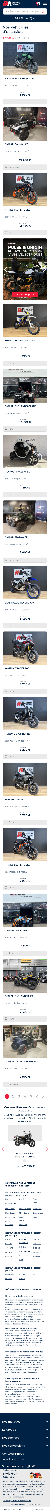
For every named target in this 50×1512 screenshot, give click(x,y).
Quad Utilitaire (39, 1217)
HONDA (22, 1247)
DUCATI (8, 1252)
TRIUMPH (37, 1252)
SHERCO (36, 1248)
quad (10, 1343)
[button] (6, 269)
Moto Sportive (25, 1213)
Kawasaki (37, 1367)
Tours (35, 1274)
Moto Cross (10, 1209)
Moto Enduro (10, 1217)
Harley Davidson (19, 1367)
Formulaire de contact (14, 1459)
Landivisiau (9, 1274)
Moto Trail (23, 1225)
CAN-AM (8, 1244)
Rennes (22, 1279)
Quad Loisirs (38, 1213)
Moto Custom (11, 1213)
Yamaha (19, 1370)
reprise (8, 1399)
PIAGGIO (36, 1239)
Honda (29, 1367)
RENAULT (37, 1244)
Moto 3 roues (10, 1203)
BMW (7, 1239)
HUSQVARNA (24, 1251)
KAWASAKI (23, 1255)
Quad (21, 1199)
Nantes (22, 1274)
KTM (21, 1260)
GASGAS (8, 1257)
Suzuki (12, 1370)
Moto (7, 1199)
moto (30, 1338)
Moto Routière (25, 1209)
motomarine (13, 1340)
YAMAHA (36, 1257)
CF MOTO (9, 1248)
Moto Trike (37, 1209)
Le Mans (8, 1279)
